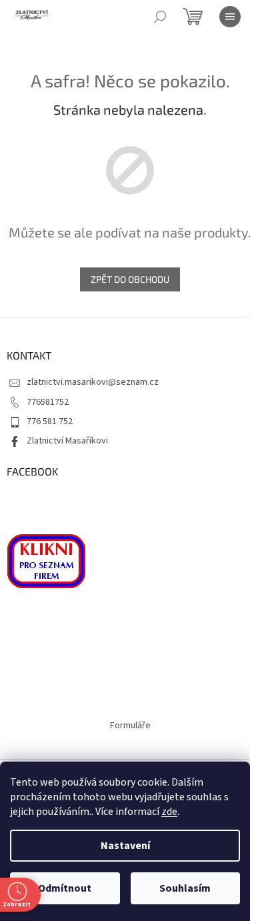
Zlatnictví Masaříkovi (67, 440)
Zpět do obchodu (130, 279)
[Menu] (230, 16)
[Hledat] (160, 16)
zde (169, 811)
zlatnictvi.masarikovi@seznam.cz (93, 382)
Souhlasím (185, 888)
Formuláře (130, 725)
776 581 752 (50, 421)
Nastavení (125, 845)
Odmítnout (64, 888)
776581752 (48, 402)
